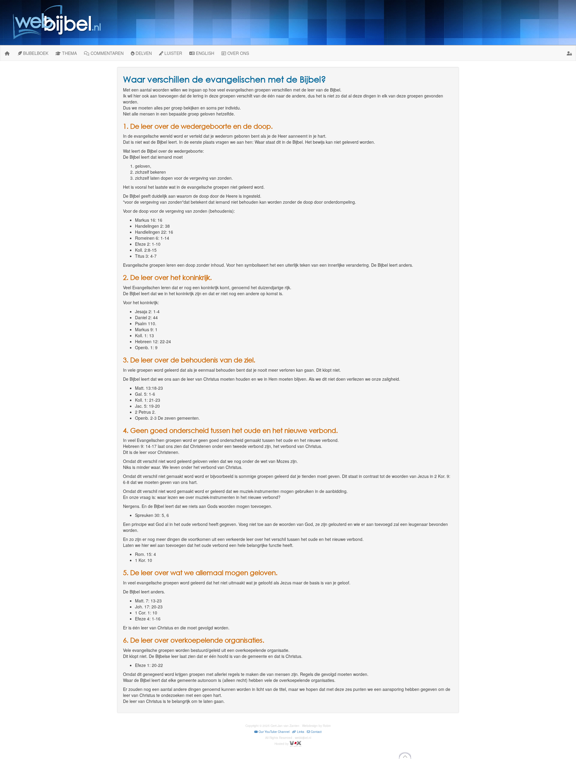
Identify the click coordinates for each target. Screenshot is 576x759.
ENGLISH (204, 53)
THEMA (69, 53)
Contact (316, 732)
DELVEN (143, 53)
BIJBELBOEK (35, 53)
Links (300, 732)
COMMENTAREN (106, 53)
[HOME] (7, 53)
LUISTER (172, 53)
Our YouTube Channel (274, 732)
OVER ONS (237, 53)
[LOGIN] (569, 53)
